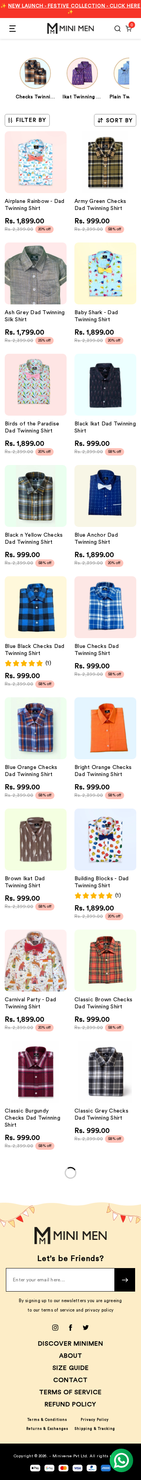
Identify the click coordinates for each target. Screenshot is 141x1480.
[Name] (125, 1280)
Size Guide (70, 1368)
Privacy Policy (95, 1420)
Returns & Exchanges (47, 1429)
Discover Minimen (70, 1344)
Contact (70, 1380)
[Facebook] (70, 1327)
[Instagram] (55, 1327)
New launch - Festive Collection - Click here (74, 6)
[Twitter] (86, 1327)
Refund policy (70, 1404)
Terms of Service (70, 1392)
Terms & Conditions (47, 1420)
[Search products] (117, 28)
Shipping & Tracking (94, 1429)
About (70, 1356)
